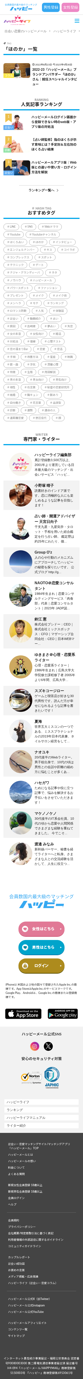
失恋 (70, 326)
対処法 (14, 341)
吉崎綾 (31, 326)
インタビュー (64, 242)
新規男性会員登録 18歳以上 (25, 1191)
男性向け (61, 379)
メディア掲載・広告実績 (23, 1276)
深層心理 (52, 364)
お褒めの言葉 (16, 1270)
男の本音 (15, 379)
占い (55, 318)
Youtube (15, 234)
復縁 (33, 341)
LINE (13, 226)
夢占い (51, 326)
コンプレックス (19, 257)
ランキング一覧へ (41, 190)
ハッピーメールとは (20, 1154)
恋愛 (42, 349)
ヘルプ (12, 1204)
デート (40, 265)
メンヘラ (15, 303)
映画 (70, 357)
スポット (46, 257)
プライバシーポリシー (22, 1227)
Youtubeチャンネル (44, 234)
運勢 (30, 410)
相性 (12, 387)
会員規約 (13, 1220)
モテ (35, 303)
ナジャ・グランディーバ (25, 272)
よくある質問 (16, 1174)
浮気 (33, 364)
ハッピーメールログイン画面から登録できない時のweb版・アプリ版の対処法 (53, 122)
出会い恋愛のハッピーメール (26, 31)
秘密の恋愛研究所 (58, 387)
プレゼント (17, 295)
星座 (53, 357)
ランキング (57, 303)
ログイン (41, 965)
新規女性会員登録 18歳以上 (25, 1185)
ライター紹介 (16, 1125)
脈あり (54, 395)
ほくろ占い (17, 242)
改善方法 (32, 357)
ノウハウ (15, 280)
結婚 (12, 395)
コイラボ (69, 249)
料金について (16, 1167)
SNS (30, 226)
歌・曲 (14, 364)
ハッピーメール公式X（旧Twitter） (29, 1299)
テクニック (17, 265)
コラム (9, 75)
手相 (12, 357)
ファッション (49, 288)
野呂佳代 (41, 418)
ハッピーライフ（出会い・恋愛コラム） (33, 1283)
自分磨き (15, 402)
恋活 (59, 349)
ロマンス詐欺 (18, 310)
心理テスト (54, 341)
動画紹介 (35, 318)
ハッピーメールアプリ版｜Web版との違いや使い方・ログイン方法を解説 (54, 167)
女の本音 (15, 334)
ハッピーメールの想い (22, 1161)
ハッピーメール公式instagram (26, 1305)
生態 (30, 372)
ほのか (40, 242)
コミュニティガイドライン (24, 1246)
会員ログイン (16, 1198)
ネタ (54, 272)
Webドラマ (51, 226)
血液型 (57, 402)
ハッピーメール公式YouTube (26, 1312)
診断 (7, 150)
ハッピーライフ (64, 31)
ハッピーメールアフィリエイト (27, 1323)
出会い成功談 (16, 1263)
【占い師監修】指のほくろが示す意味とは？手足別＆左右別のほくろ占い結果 (54, 144)
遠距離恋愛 (17, 418)
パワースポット (19, 288)
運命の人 (50, 410)
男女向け (38, 379)
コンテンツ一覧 (17, 1329)
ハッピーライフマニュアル (26, 1118)
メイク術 (61, 295)
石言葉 (31, 387)
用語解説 (50, 372)
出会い (9, 127)
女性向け (38, 334)
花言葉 (37, 402)
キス (49, 249)
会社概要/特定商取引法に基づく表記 (30, 1233)
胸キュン (32, 395)
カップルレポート (19, 1257)
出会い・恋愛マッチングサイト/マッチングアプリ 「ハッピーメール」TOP (39, 1146)
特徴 (12, 372)
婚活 (58, 334)
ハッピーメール (42, 280)
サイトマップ (16, 1336)
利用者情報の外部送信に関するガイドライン (35, 1239)
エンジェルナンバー (22, 249)
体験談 (60, 310)
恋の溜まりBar (19, 349)
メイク (40, 295)
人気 (41, 310)
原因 (12, 326)
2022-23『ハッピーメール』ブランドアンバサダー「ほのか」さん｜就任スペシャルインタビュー (54, 77)
